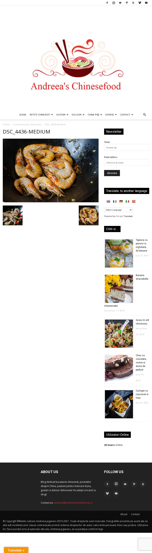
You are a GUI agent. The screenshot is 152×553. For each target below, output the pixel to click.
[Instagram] (114, 3)
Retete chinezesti (40, 114)
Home (6, 124)
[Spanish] (133, 201)
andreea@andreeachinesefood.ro (73, 502)
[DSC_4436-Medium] (51, 201)
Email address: (111, 156)
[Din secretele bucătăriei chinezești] (76, 58)
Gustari (61, 114)
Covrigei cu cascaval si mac (142, 394)
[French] (114, 201)
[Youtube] (146, 3)
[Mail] (120, 3)
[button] (144, 115)
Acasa (22, 114)
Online (113, 445)
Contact (135, 514)
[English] (108, 201)
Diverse (109, 114)
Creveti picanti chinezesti (27, 124)
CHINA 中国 (93, 114)
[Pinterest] (127, 3)
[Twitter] (133, 3)
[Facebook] (107, 3)
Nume (107, 141)
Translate (128, 216)
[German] (121, 201)
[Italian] (127, 201)
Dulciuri (77, 114)
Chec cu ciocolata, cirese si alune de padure (141, 362)
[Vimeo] (140, 3)
